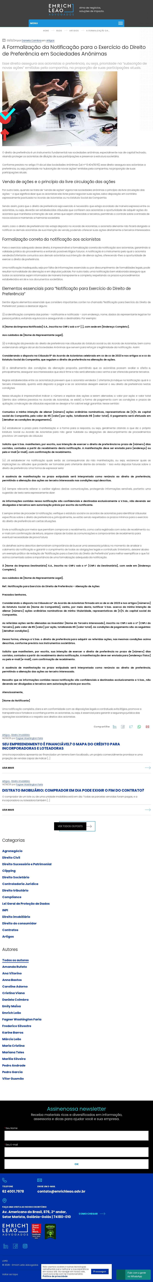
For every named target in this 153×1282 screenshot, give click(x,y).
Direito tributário (15, 891)
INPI (5, 910)
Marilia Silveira (14, 1059)
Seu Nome (10, 1128)
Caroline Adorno (15, 987)
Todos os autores (15, 960)
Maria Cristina (13, 1046)
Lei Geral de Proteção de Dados (26, 904)
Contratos (10, 930)
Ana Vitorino (12, 973)
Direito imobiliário (20, 734)
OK (77, 1164)
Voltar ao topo (10, 1274)
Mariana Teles (13, 1052)
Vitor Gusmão (13, 1079)
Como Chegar (88, 1213)
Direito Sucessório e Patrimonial (27, 864)
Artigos (50, 40)
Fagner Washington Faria (29, 738)
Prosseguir (99, 1271)
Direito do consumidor (19, 923)
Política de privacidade (55, 1276)
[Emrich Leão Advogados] (76, 10)
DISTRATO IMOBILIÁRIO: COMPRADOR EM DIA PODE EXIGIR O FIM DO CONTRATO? (73, 790)
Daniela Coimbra (31, 40)
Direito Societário (15, 877)
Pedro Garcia (12, 1072)
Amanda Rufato (14, 967)
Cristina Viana (13, 993)
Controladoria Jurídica (20, 884)
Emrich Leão (11, 1013)
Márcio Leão (11, 1039)
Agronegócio (12, 851)
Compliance (11, 897)
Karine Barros (12, 1033)
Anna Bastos (12, 980)
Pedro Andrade (13, 1066)
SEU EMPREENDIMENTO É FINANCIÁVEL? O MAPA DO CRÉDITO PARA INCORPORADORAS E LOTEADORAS (61, 746)
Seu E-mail (11, 1144)
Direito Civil (11, 858)
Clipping (9, 871)
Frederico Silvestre (16, 1026)
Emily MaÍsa (11, 1006)
